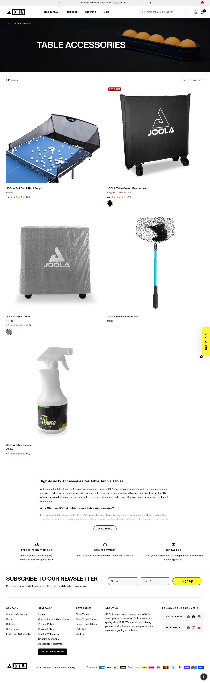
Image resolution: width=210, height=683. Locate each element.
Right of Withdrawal (48, 634)
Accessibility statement (50, 643)
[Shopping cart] (202, 12)
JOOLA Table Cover (18, 316)
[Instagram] (199, 616)
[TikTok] (193, 616)
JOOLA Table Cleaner (19, 445)
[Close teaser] (201, 356)
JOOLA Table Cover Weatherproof (128, 188)
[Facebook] (188, 616)
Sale (106, 12)
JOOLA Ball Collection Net (122, 316)
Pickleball (71, 12)
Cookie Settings (46, 629)
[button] (206, 341)
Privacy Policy (46, 624)
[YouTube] (199, 627)
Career (9, 619)
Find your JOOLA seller (18, 634)
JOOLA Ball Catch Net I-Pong (23, 188)
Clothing (90, 12)
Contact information (16, 614)
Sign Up (187, 581)
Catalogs (11, 624)
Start (8, 23)
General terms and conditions (53, 619)
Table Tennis (50, 12)
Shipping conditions (48, 639)
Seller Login (12, 629)
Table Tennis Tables (86, 624)
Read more (105, 529)
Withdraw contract (52, 651)
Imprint (42, 614)
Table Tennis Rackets (87, 619)
